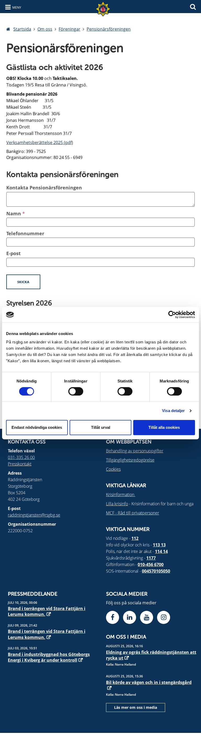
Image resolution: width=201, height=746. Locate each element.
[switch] (75, 391)
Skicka (23, 281)
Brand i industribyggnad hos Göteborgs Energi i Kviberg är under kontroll (49, 657)
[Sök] (193, 6)
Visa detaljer (173, 410)
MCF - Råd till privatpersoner (132, 513)
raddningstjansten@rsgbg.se (34, 515)
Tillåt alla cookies (164, 427)
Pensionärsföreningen (109, 29)
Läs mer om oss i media (135, 707)
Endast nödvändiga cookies (37, 427)
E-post (13, 253)
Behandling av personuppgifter (134, 451)
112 (134, 538)
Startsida (22, 29)
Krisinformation (120, 494)
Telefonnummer (25, 233)
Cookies (113, 469)
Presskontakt (19, 464)
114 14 (161, 551)
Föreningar (69, 29)
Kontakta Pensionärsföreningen (44, 187)
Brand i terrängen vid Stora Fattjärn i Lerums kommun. (46, 611)
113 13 (159, 545)
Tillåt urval (100, 427)
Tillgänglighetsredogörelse (130, 460)
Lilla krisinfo (117, 504)
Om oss (44, 29)
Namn (13, 213)
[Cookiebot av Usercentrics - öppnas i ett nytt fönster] (172, 315)
